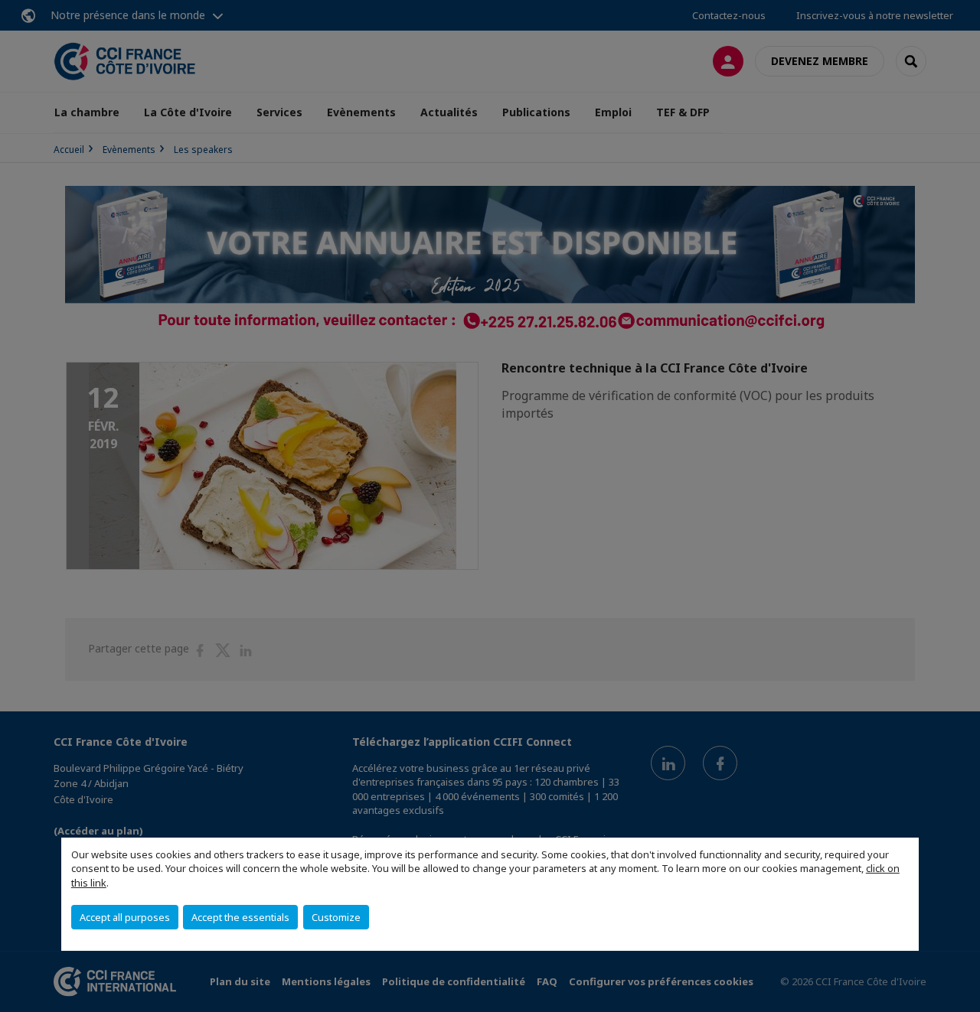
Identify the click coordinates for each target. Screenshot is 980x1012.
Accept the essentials (240, 917)
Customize (336, 917)
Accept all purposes (125, 917)
